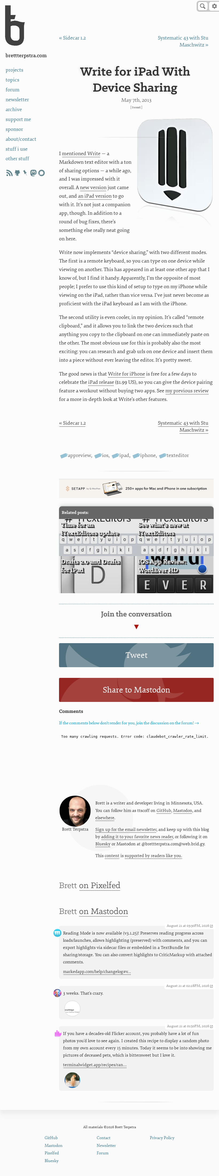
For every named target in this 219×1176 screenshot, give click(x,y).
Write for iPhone (126, 374)
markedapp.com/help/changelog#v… (97, 971)
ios (105, 455)
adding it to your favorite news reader (137, 836)
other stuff (17, 158)
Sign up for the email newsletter (126, 829)
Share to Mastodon (136, 690)
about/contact (21, 139)
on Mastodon (103, 911)
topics (12, 80)
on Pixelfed (99, 885)
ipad (124, 455)
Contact (103, 1137)
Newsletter (106, 1145)
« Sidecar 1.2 (72, 38)
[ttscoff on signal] (41, 173)
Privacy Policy (162, 1137)
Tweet (136, 107)
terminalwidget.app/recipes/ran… (95, 1065)
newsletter (17, 99)
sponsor (14, 129)
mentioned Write (81, 153)
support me (18, 119)
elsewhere (104, 818)
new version (93, 187)
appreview (79, 455)
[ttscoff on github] (17, 173)
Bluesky (103, 844)
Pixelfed (52, 1153)
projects (14, 70)
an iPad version (95, 196)
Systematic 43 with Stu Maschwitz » (183, 41)
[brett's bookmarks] (25, 173)
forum (12, 90)
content (112, 855)
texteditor (178, 455)
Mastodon (182, 810)
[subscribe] (9, 173)
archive (14, 109)
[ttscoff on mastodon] (33, 173)
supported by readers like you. (153, 855)
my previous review (187, 391)
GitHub (164, 810)
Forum (103, 1153)
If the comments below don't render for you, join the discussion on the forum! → (129, 723)
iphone (148, 455)
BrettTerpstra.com (26, 55)
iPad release (101, 382)
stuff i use (17, 149)
